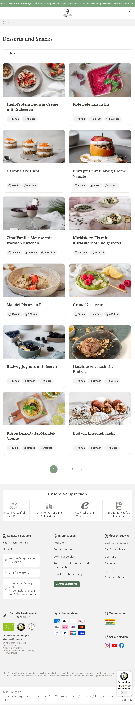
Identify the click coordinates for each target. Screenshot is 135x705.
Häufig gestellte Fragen (16, 542)
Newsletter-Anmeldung (68, 574)
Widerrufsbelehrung (67, 696)
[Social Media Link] (107, 647)
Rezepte (59, 542)
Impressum (33, 696)
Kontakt (7, 548)
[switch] (124, 692)
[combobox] (69, 22)
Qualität (109, 570)
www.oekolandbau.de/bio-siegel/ (21, 650)
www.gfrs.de (11, 653)
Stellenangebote (115, 563)
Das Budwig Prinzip (116, 549)
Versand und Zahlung (127, 696)
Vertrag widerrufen (66, 584)
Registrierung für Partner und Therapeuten (71, 565)
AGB (47, 696)
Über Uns (110, 556)
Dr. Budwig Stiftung (116, 577)
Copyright (90, 696)
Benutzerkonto (63, 549)
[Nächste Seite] (81, 469)
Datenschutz (109, 696)
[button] (4, 13)
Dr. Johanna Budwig (116, 542)
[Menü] (130, 672)
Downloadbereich (64, 556)
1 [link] (53, 469)
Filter (13, 53)
